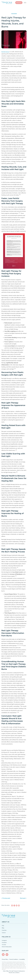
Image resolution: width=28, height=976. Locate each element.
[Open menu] (25, 2)
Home (4, 971)
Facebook (4, 942)
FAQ (3, 925)
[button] (12, 905)
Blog (3, 928)
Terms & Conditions (13, 959)
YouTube (4, 944)
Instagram (4, 940)
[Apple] (3, 954)
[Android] (7, 954)
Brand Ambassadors (7, 946)
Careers (4, 932)
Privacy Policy (5, 959)
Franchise (4, 930)
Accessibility (22, 959)
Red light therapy (5, 51)
